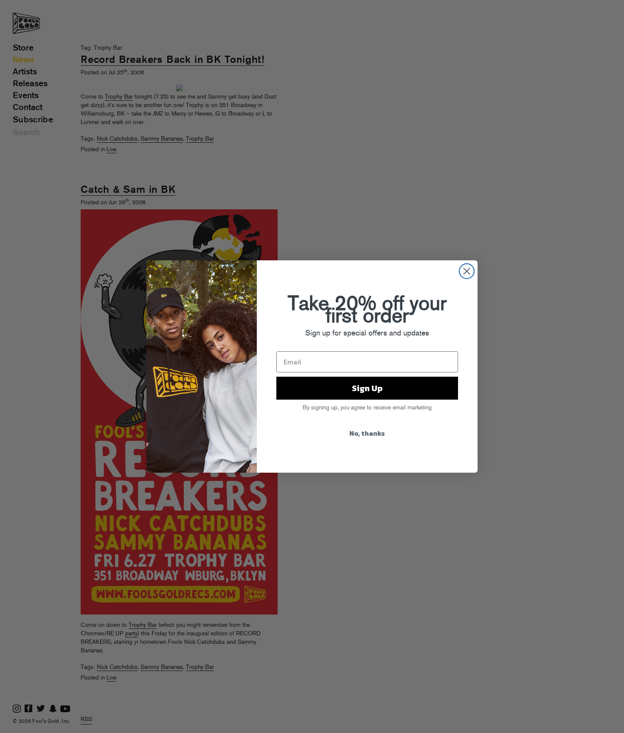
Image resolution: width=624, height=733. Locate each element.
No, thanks (367, 433)
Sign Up (367, 388)
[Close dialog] (466, 271)
